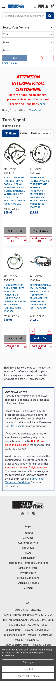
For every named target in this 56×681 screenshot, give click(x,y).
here (42, 104)
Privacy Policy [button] (28, 572)
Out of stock (15, 231)
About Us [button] (28, 532)
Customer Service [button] (28, 542)
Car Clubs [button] (28, 537)
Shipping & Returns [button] (28, 582)
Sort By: (23, 133)
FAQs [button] (28, 552)
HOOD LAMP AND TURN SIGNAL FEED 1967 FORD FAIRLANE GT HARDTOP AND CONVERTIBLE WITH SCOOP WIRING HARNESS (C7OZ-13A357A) (15, 298)
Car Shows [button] (28, 547)
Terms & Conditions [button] (28, 577)
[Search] (50, 15)
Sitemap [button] (28, 587)
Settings (28, 662)
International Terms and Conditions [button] (28, 562)
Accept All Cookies (28, 676)
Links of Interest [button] (28, 567)
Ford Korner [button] (28, 557)
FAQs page (15, 426)
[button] (41, 6)
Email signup (9, 63)
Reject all (28, 669)
